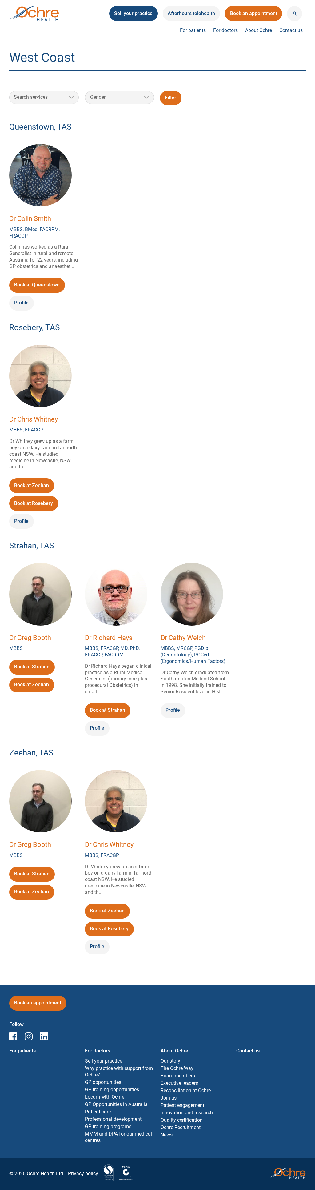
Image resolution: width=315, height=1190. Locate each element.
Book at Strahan (32, 669)
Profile (21, 303)
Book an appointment (253, 15)
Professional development (113, 1119)
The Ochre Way (177, 1068)
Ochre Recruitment (181, 1127)
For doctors (225, 30)
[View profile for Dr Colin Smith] (40, 176)
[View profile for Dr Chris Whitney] (40, 377)
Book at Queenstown (37, 287)
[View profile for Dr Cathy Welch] (192, 595)
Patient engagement (182, 1105)
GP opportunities (103, 1082)
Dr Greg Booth (30, 638)
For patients (193, 30)
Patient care (98, 1112)
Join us (169, 1098)
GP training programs (108, 1126)
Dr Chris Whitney (33, 419)
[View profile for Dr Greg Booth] (40, 595)
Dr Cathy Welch (183, 638)
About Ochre (258, 30)
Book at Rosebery (33, 505)
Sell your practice (103, 1061)
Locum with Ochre (104, 1097)
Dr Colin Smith (30, 218)
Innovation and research (187, 1113)
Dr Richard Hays (108, 638)
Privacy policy (83, 1173)
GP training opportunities (112, 1089)
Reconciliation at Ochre (186, 1090)
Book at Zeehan (32, 488)
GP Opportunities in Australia (116, 1104)
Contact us (291, 30)
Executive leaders (179, 1083)
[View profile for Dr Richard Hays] (116, 595)
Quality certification (182, 1120)
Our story (170, 1061)
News (167, 1135)
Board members (178, 1076)
